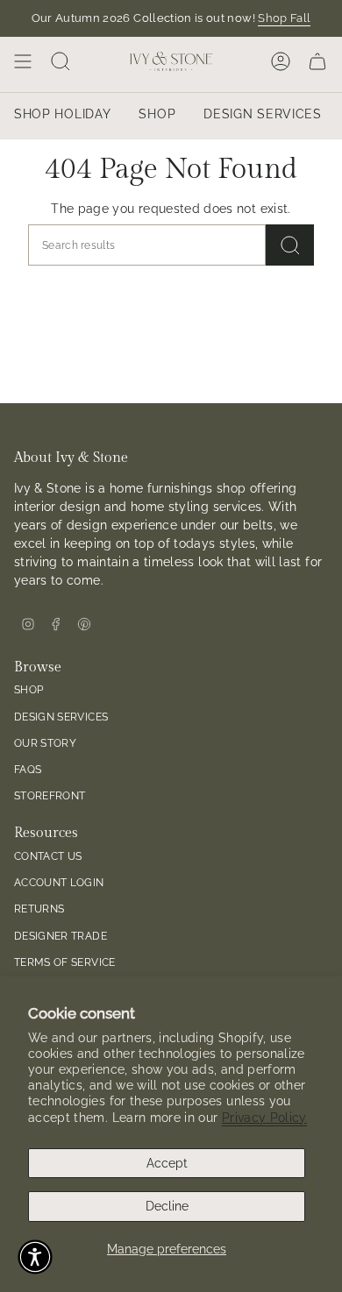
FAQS (27, 769)
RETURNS (39, 908)
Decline (167, 1206)
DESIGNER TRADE (60, 935)
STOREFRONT (50, 795)
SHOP (28, 689)
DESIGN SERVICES (61, 716)
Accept (167, 1163)
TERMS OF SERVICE (65, 962)
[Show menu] (22, 61)
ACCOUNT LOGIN (59, 882)
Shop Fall (284, 18)
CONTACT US (48, 856)
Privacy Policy (264, 1118)
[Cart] (317, 61)
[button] (35, 1256)
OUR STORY (45, 742)
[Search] (290, 245)
